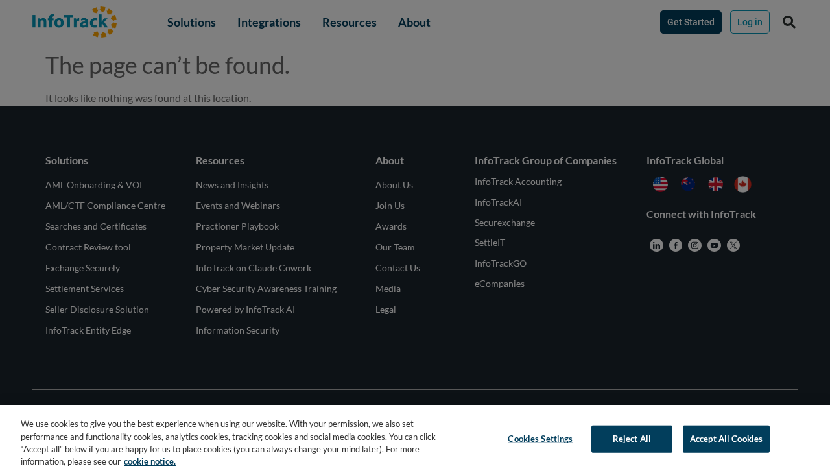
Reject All (632, 438)
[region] (415, 440)
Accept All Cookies (726, 438)
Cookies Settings (540, 438)
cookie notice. (150, 461)
